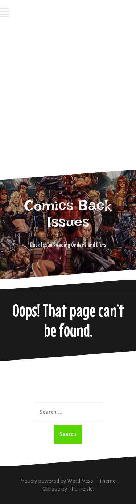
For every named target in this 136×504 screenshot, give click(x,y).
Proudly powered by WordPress (56, 480)
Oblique (51, 488)
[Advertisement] (68, 100)
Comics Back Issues (68, 213)
